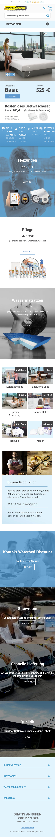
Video (27, 736)
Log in (44, 8)
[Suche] (44, 16)
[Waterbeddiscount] (16, 8)
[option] (27, 77)
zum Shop (27, 182)
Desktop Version (27, 827)
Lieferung (28, 681)
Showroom (27, 623)
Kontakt (28, 567)
